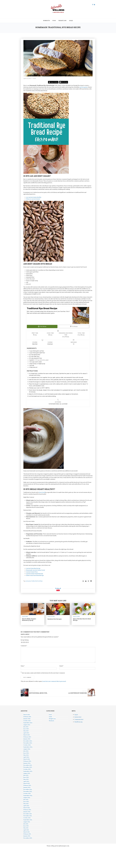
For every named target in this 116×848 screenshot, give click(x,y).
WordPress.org (78, 722)
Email (61, 666)
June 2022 (26, 801)
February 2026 (27, 716)
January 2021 (26, 835)
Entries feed (77, 717)
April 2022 (26, 805)
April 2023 (26, 781)
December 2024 (27, 740)
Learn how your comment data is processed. (54, 681)
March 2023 (26, 783)
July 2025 (25, 726)
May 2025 (26, 730)
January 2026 (26, 718)
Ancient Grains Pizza (32, 572)
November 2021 (27, 815)
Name (23, 666)
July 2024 (25, 750)
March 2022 (26, 807)
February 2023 (27, 785)
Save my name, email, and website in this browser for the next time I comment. (43, 673)
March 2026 (26, 714)
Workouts (46, 20)
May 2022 (26, 803)
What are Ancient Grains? (33, 199)
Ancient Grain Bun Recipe (33, 568)
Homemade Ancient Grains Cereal (35, 570)
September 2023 (27, 771)
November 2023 (27, 767)
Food (54, 20)
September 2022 (27, 795)
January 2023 (26, 787)
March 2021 (26, 831)
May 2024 (26, 754)
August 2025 (26, 724)
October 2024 (27, 744)
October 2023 (27, 769)
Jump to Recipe (54, 82)
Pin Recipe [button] (75, 326)
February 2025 (27, 736)
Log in (76, 714)
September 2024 (27, 746)
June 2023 (26, 777)
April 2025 (26, 732)
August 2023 (26, 773)
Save (58, 590)
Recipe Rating (25, 640)
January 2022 (26, 811)
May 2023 (26, 779)
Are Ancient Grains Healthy (33, 197)
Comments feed (78, 719)
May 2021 (26, 827)
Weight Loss (62, 20)
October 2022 (27, 793)
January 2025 (26, 738)
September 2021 (27, 819)
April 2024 (26, 756)
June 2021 (26, 825)
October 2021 (27, 817)
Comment (24, 645)
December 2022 (27, 789)
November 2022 (27, 791)
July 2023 (25, 775)
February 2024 (27, 761)
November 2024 (27, 742)
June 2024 (26, 752)
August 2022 (26, 797)
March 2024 (26, 758)
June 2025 (26, 728)
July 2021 (25, 823)
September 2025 (27, 722)
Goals (71, 20)
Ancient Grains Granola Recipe (34, 573)
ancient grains (83, 87)
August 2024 (26, 748)
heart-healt (42, 492)
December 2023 (27, 765)
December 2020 (27, 837)
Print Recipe (64, 82)
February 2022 (27, 809)
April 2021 (26, 829)
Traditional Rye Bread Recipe (37, 581)
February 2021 (27, 833)
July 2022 (25, 799)
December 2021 (27, 813)
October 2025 (27, 720)
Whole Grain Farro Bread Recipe (35, 575)
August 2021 (26, 821)
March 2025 (26, 734)
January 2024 (26, 763)
